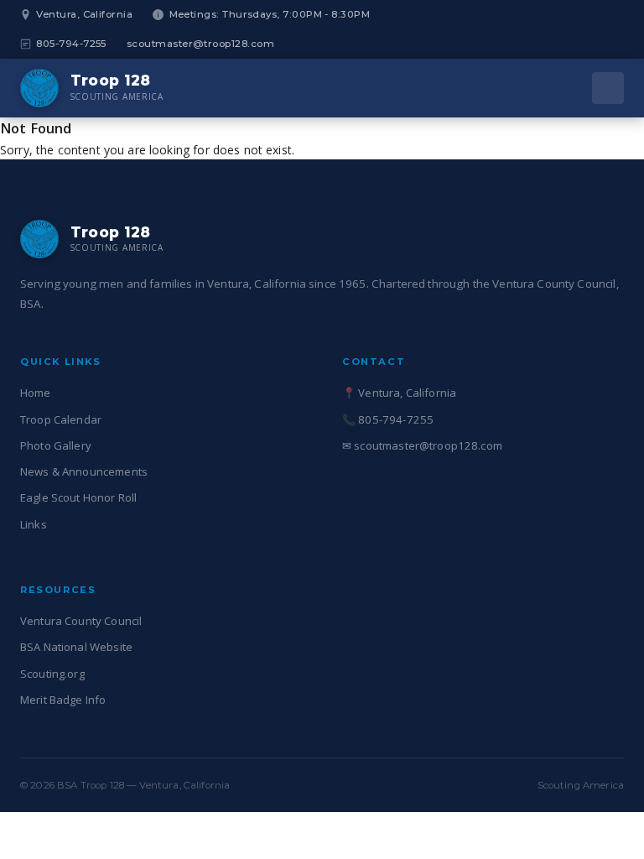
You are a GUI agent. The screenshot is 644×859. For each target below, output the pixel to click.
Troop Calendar (60, 419)
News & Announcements (84, 471)
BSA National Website (76, 646)
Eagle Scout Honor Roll (78, 497)
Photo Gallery (55, 445)
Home (35, 392)
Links (33, 524)
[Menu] (608, 88)
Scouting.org (52, 673)
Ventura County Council (81, 620)
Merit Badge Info (63, 699)
